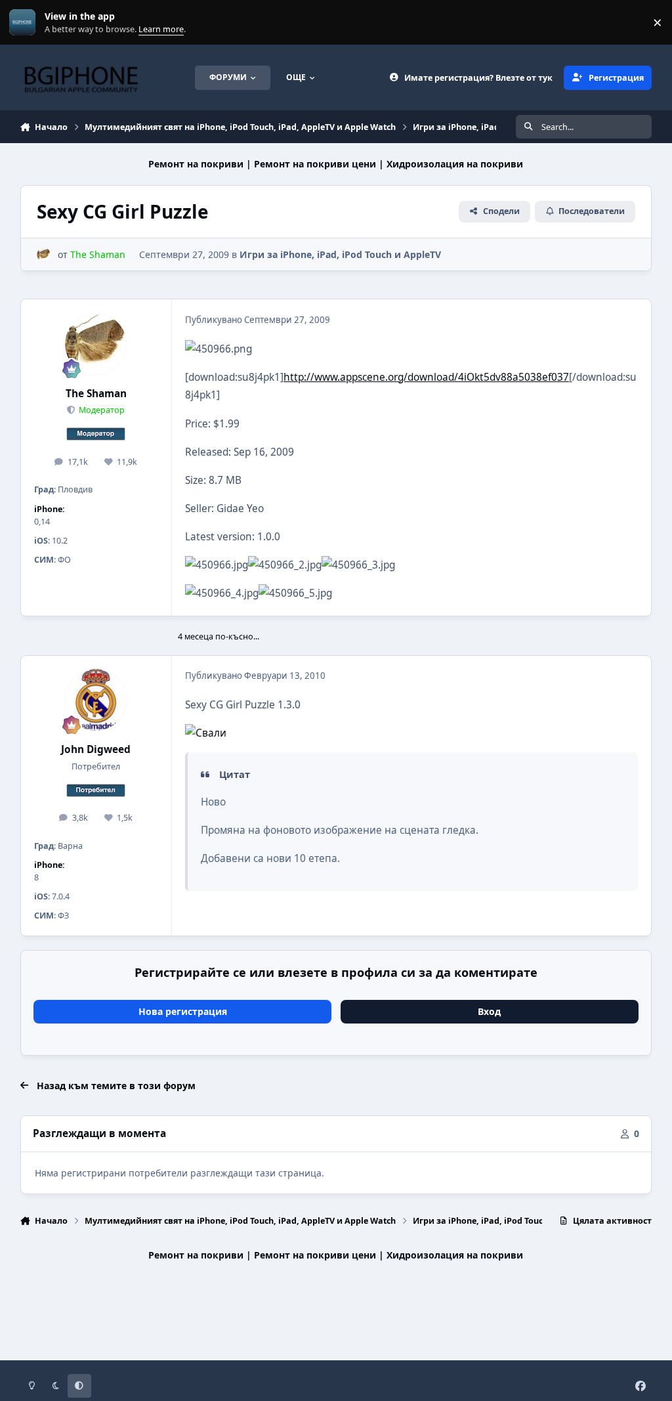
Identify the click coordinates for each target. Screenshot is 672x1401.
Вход (489, 1011)
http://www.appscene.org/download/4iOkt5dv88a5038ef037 (426, 377)
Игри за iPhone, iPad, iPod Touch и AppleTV (340, 254)
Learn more (25, 22)
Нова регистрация (182, 1011)
